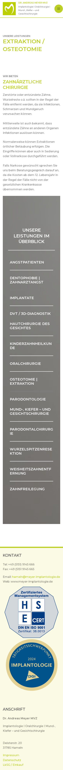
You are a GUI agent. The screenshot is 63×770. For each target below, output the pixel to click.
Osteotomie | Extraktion (23, 381)
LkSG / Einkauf (13, 765)
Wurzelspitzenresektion (31, 451)
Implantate (22, 298)
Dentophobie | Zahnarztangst (26, 280)
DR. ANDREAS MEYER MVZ (33, 2)
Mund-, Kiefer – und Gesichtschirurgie (30, 411)
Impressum (11, 755)
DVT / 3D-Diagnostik (30, 314)
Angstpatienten (27, 262)
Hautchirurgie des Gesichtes (30, 326)
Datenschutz (12, 760)
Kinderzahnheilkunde (31, 346)
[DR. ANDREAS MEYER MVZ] (9, 8)
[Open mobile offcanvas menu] (58, 8)
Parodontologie (28, 399)
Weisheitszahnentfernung (30, 471)
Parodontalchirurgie (31, 431)
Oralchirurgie (25, 363)
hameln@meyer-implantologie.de (36, 577)
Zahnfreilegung (27, 489)
